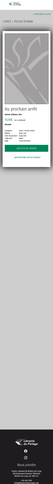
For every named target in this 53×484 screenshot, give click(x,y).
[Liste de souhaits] (36, 4)
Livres (7, 21)
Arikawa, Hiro (16, 114)
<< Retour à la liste (41, 14)
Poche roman (23, 21)
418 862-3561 (26, 480)
